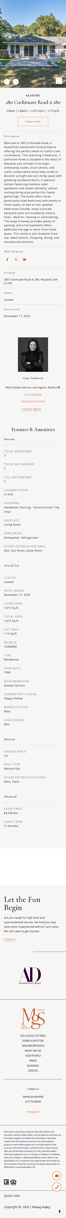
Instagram (33, 1111)
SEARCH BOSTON (33, 1040)
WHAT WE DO (33, 1050)
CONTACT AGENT (33, 409)
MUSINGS (33, 1065)
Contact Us (10, 939)
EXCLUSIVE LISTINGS (33, 1035)
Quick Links (12, 1196)
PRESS (33, 1060)
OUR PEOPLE (33, 1055)
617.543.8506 (33, 395)
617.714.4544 (33, 1101)
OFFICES (33, 1070)
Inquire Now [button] (33, 121)
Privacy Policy (41, 1207)
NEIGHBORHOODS (33, 1045)
